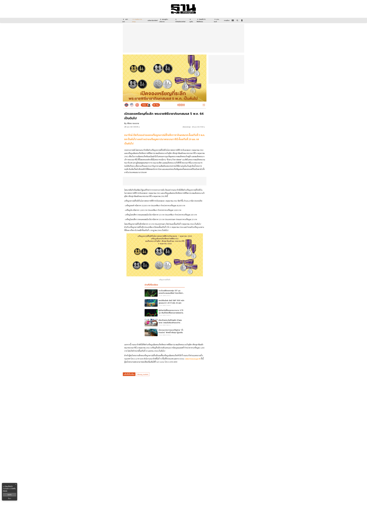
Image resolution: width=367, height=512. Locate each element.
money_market (142, 374)
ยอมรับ (10, 494)
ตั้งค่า (9, 498)
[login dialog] (242, 20)
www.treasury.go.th (192, 359)
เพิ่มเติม (5, 491)
